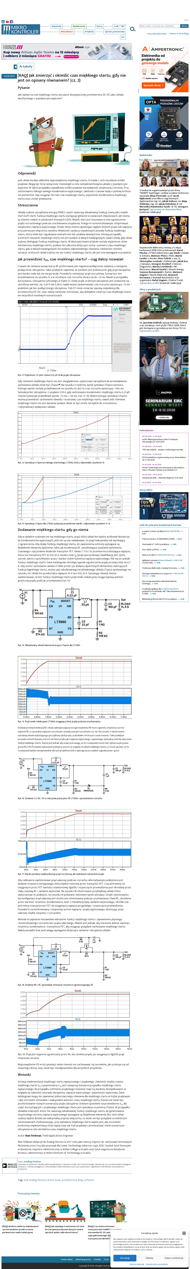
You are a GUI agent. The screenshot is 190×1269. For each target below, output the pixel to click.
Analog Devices (32, 1162)
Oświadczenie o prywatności (157, 1264)
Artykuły (89, 32)
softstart (89, 1180)
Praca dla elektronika (157, 34)
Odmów (149, 1258)
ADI (26, 1180)
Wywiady (56, 26)
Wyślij (184, 26)
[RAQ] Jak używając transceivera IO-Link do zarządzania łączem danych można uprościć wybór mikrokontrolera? (64, 1229)
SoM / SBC (119, 26)
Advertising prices (83, 1259)
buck (58, 1180)
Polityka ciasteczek (137, 1264)
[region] (164, 459)
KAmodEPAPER (172, 531)
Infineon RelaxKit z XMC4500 (170, 560)
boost (50, 1180)
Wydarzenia (79, 26)
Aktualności (67, 32)
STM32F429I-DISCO (164, 555)
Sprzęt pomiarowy (115, 32)
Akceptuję (125, 1258)
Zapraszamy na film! (149, 283)
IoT (123, 37)
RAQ (80, 1180)
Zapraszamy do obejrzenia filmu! (165, 210)
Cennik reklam (67, 1259)
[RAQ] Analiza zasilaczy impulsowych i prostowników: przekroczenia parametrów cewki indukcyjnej (20, 1229)
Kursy (100, 26)
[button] (184, 1233)
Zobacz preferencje (174, 1258)
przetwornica (69, 1180)
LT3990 (85, 551)
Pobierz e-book (179, 33)
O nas (106, 1259)
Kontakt (97, 1259)
